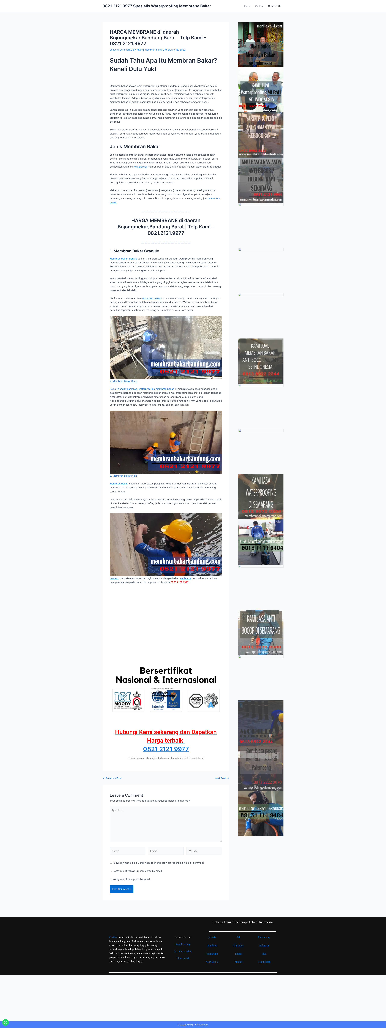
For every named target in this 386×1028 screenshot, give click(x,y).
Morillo (113, 937)
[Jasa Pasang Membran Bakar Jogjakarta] (260, 451)
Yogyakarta (212, 961)
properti (114, 578)
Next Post (222, 778)
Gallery (259, 6)
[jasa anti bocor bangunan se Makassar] (260, 813)
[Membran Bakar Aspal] (260, 89)
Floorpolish (183, 958)
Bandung (212, 945)
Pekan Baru (264, 961)
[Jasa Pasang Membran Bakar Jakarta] (260, 270)
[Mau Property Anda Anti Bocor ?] (260, 677)
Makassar (264, 945)
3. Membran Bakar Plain (123, 475)
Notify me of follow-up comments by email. (137, 870)
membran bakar (151, 298)
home (247, 6)
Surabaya (238, 945)
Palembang (264, 937)
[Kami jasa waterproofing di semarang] (260, 496)
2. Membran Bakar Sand (123, 381)
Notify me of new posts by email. (131, 879)
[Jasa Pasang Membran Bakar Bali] (260, 135)
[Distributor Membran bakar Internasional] (260, 44)
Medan (238, 961)
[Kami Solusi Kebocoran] (260, 315)
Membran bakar (119, 483)
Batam (238, 953)
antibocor (185, 578)
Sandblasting (183, 944)
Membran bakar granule (123, 258)
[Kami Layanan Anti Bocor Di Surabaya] (260, 406)
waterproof (140, 166)
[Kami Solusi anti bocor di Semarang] (260, 632)
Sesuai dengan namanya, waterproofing (133, 388)
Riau (264, 953)
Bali (238, 937)
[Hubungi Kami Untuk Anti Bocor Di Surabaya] (260, 225)
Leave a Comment (120, 49)
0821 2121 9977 (166, 749)
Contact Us (274, 6)
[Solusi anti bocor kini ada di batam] (260, 587)
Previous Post (112, 778)
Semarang (212, 953)
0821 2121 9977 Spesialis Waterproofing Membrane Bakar (157, 6)
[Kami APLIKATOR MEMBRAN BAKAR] (260, 361)
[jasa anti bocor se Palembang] (260, 768)
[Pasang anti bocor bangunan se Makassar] (260, 542)
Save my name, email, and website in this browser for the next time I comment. (159, 862)
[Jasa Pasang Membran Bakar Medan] (260, 180)
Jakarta (212, 937)
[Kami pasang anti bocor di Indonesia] (260, 723)
